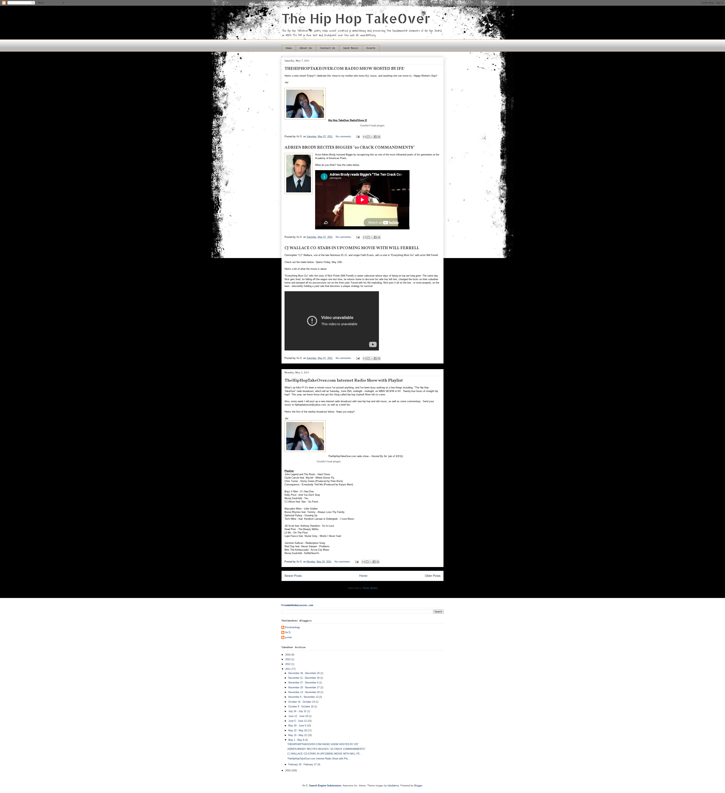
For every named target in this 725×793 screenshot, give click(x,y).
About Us (306, 48)
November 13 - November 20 (304, 692)
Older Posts (432, 575)
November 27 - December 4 (303, 682)
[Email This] (364, 137)
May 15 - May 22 (298, 735)
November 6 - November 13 (303, 696)
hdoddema (393, 785)
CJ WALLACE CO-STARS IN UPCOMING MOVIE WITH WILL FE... (324, 753)
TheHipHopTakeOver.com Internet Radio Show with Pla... (318, 758)
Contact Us (327, 48)
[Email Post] (357, 136)
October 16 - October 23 (301, 701)
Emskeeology (292, 627)
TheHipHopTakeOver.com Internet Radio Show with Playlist (344, 380)
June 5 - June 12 (297, 720)
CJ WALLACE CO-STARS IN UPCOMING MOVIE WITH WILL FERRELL (352, 248)
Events (371, 48)
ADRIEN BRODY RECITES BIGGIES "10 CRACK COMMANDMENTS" (350, 148)
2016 (288, 654)
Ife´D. (288, 632)
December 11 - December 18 (304, 677)
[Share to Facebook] (375, 137)
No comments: (344, 136)
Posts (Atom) (370, 588)
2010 (288, 770)
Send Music (350, 48)
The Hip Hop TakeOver (356, 18)
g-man (288, 637)
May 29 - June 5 (297, 725)
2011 (288, 669)
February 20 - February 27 (302, 764)
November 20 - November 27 (304, 687)
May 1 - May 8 (296, 739)
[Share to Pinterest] (379, 137)
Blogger (418, 785)
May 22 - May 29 (298, 730)
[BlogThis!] (368, 137)
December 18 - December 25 (304, 673)
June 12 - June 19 (298, 716)
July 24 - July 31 (297, 711)
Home (289, 48)
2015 (288, 659)
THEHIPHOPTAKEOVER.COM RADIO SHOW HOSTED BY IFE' (345, 69)
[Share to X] (372, 137)
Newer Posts (293, 575)
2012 (288, 664)
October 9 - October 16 (301, 706)
